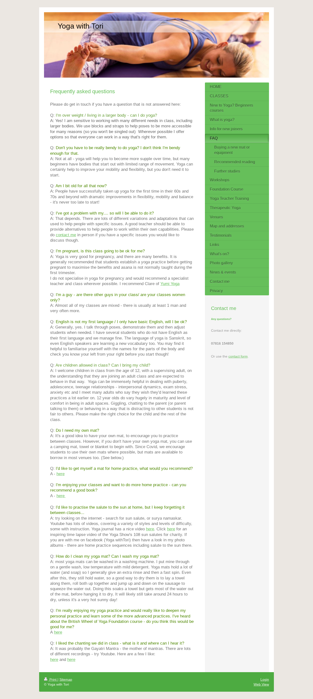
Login (264, 679)
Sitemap (65, 679)
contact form (238, 356)
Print (52, 679)
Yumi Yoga (169, 283)
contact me (66, 235)
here (60, 474)
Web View (261, 684)
